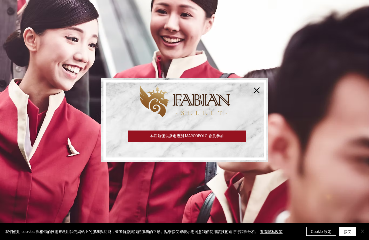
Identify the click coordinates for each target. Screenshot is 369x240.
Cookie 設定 (321, 231)
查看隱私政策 (271, 231)
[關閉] (362, 231)
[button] (257, 90)
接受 (347, 231)
